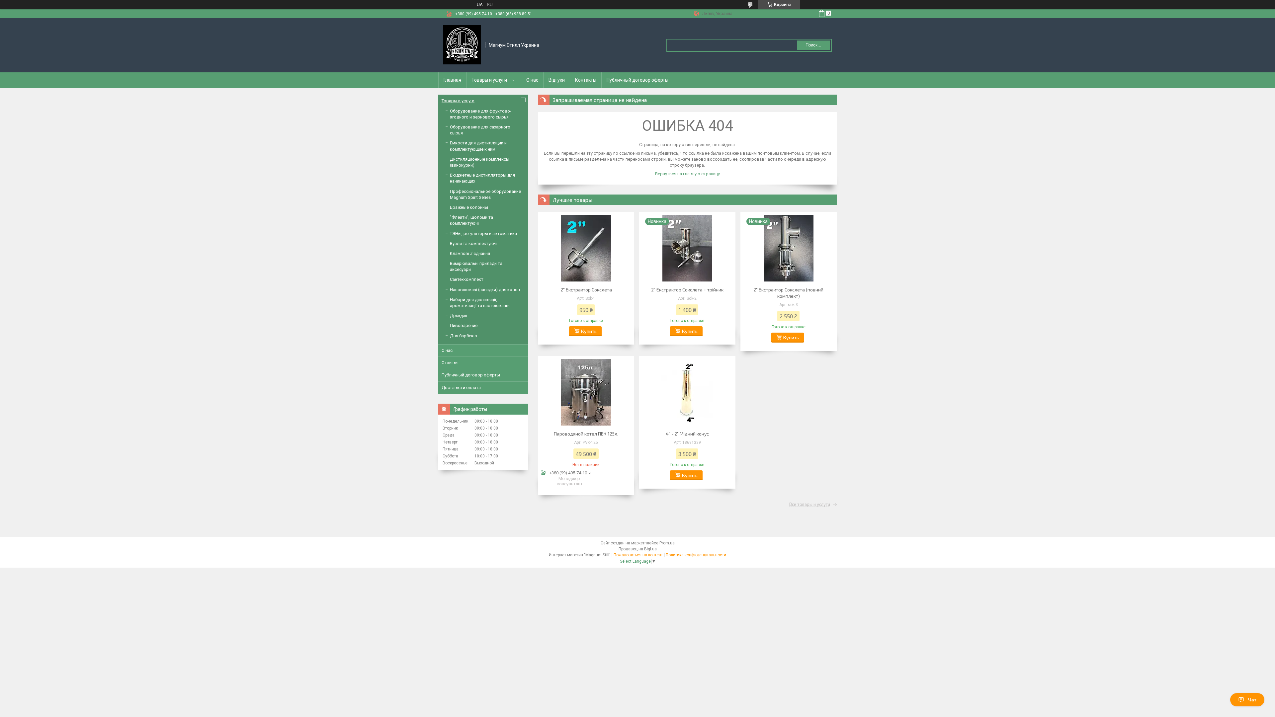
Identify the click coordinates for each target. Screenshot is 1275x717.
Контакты (585, 80)
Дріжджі (458, 315)
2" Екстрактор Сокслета (586, 289)
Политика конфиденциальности (696, 555)
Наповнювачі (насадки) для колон (485, 289)
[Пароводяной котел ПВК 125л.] (586, 392)
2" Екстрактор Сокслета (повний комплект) (788, 293)
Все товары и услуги (809, 504)
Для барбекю (463, 335)
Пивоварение (463, 325)
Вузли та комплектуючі (473, 243)
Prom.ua (667, 543)
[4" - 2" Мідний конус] (687, 392)
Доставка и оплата (461, 387)
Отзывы (450, 362)
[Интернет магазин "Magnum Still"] (462, 45)
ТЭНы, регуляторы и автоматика (483, 233)
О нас (532, 80)
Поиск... (813, 44)
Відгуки (557, 80)
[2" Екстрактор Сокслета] (586, 248)
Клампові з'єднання (470, 253)
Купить (589, 331)
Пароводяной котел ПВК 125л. (586, 434)
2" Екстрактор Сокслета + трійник (687, 289)
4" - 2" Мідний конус (687, 434)
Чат (1252, 699)
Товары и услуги (489, 80)
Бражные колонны (469, 207)
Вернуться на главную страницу (687, 173)
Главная (452, 80)
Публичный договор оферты (637, 80)
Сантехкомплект (466, 279)
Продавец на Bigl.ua (638, 549)
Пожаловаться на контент (638, 555)
